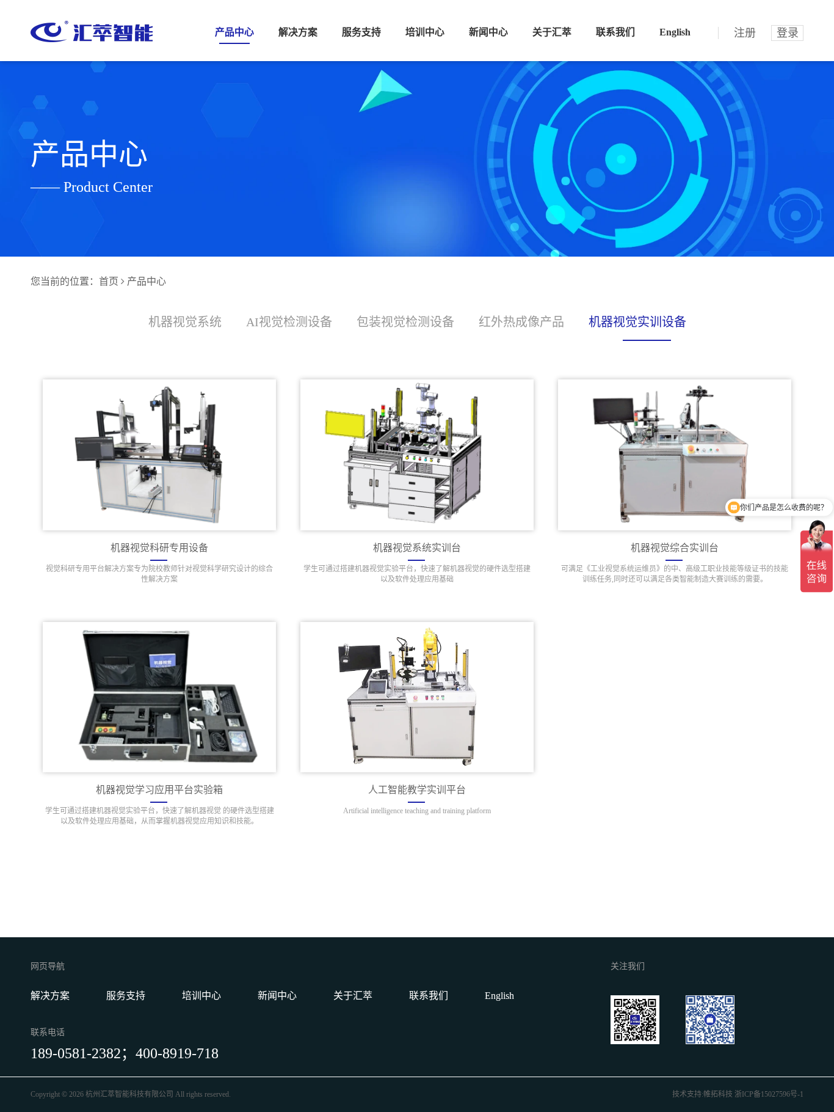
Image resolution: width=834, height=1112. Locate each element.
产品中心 (234, 32)
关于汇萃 (551, 32)
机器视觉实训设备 (637, 322)
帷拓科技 (718, 1094)
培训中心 (424, 32)
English (675, 32)
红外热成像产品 (521, 322)
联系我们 (615, 32)
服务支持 (361, 32)
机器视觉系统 (185, 322)
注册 (745, 33)
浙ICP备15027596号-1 (768, 1094)
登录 (788, 33)
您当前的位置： (65, 281)
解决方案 (297, 32)
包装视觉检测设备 (405, 322)
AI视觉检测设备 (289, 322)
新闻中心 (488, 32)
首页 (108, 281)
